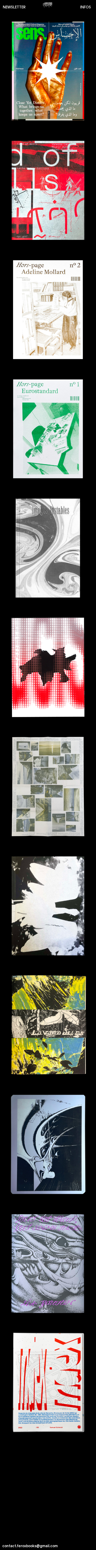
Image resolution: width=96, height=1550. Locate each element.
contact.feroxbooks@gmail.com (30, 1545)
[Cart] (47, 4)
